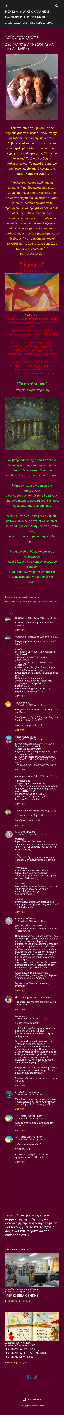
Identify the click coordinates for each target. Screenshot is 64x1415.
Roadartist (20, 810)
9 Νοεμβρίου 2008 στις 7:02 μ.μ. (42, 811)
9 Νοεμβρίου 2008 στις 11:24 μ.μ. (31, 834)
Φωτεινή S (20, 618)
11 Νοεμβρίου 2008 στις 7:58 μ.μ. (31, 1118)
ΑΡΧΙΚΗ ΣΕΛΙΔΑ (13, 22)
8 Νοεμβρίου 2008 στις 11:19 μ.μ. (43, 618)
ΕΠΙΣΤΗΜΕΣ (29, 22)
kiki (16, 997)
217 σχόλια (24, 1301)
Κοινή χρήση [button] (11, 597)
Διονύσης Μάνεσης (25, 832)
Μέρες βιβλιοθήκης (21, 1296)
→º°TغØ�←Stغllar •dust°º (29, 1116)
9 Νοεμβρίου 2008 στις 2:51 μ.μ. (42, 776)
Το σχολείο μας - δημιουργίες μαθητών (40, 602)
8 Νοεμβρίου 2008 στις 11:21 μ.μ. (43, 637)
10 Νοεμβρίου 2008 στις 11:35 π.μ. (32, 1018)
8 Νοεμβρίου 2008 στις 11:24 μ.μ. (31, 705)
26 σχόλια (24, 1362)
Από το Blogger (35, 1399)
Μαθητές (16, 602)
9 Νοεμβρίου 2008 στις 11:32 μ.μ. (31, 921)
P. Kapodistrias (22, 702)
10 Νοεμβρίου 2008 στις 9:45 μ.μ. (31, 1095)
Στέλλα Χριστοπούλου (27, 1092)
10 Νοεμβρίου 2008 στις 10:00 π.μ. (35, 997)
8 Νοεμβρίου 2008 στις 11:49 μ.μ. (31, 739)
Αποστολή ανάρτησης (29, 597)
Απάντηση (20, 630)
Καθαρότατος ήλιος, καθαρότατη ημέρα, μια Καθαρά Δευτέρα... (25, 1353)
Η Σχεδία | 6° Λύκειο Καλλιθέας (27, 11)
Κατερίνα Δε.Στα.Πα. (25, 736)
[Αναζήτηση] (57, 5)
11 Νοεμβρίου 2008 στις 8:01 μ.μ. (31, 1139)
